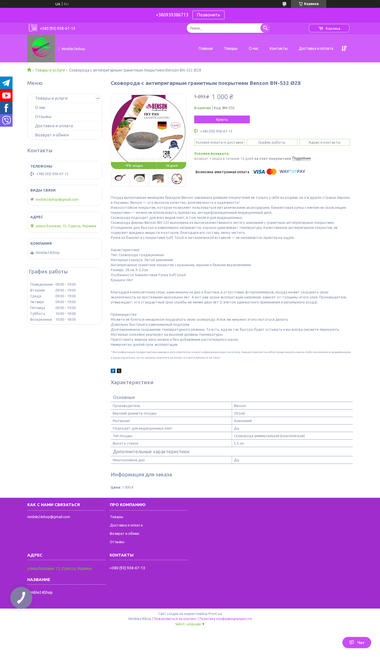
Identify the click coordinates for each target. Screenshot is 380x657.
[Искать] (265, 28)
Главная (206, 48)
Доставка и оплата (316, 48)
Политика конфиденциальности (225, 619)
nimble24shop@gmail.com (57, 199)
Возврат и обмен (52, 135)
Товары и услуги (50, 70)
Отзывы (43, 116)
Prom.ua (215, 614)
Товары (231, 48)
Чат (360, 642)
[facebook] (113, 372)
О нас (254, 48)
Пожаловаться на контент (175, 619)
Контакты (279, 48)
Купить (222, 119)
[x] (119, 372)
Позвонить (208, 14)
